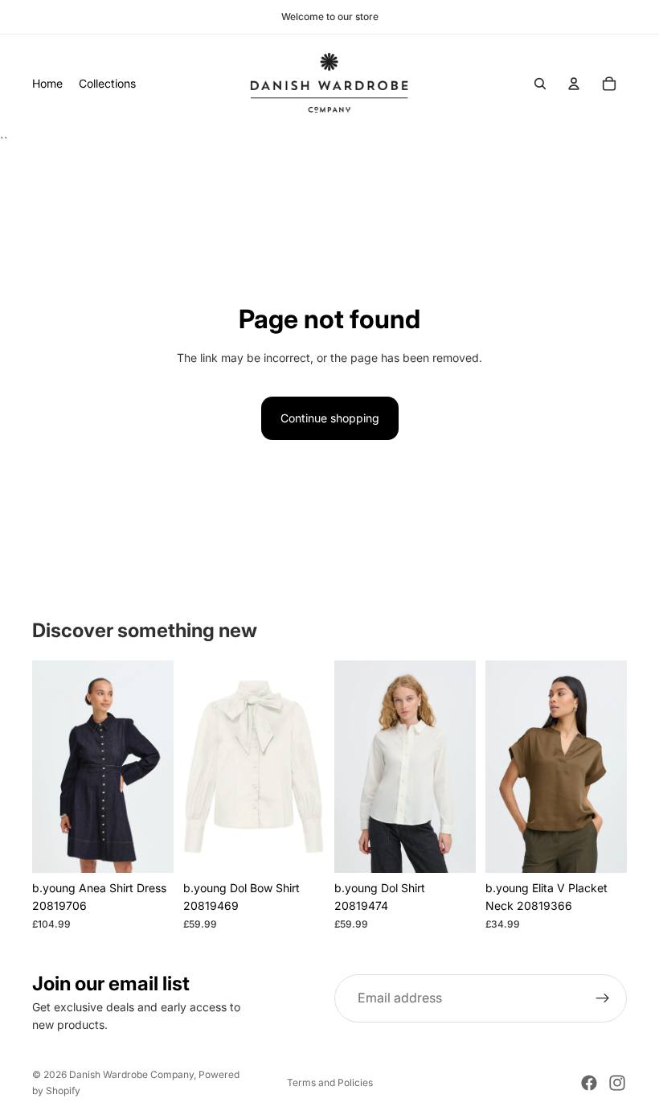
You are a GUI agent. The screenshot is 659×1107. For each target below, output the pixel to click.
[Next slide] (156, 766)
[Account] (573, 83)
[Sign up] (603, 998)
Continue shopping (329, 418)
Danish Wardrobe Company (131, 1074)
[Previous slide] (50, 766)
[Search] (540, 83)
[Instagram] (617, 1083)
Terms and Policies (330, 1082)
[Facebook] (589, 1083)
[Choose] (148, 847)
